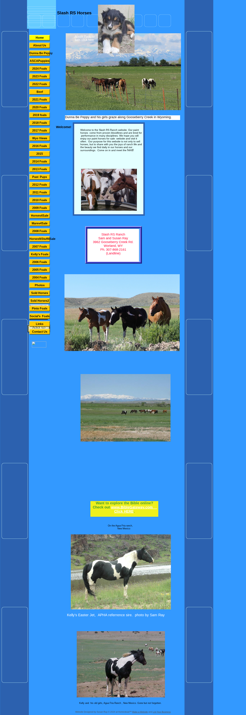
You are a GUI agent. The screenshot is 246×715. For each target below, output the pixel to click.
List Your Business (162, 712)
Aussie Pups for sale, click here (84, 38)
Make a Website (140, 712)
